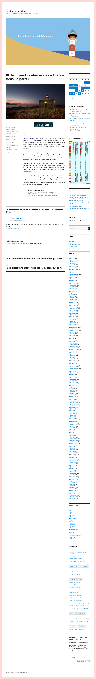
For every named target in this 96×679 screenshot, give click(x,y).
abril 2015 (72, 470)
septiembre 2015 (74, 462)
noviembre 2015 (74, 459)
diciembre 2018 (74, 401)
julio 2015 (72, 465)
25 (73, 93)
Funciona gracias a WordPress (24, 672)
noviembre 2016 (74, 440)
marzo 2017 (73, 434)
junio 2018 (72, 410)
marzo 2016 (73, 452)
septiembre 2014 (74, 481)
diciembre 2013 (74, 495)
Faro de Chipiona (75, 574)
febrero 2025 (73, 285)
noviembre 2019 (74, 384)
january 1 (73, 608)
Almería (73, 549)
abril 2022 (72, 338)
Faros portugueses (75, 595)
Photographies (83, 618)
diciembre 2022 (74, 326)
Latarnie (12, 133)
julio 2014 (72, 484)
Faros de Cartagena (75, 587)
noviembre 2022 (74, 327)
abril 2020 (72, 376)
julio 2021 (72, 352)
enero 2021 (73, 362)
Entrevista (83, 569)
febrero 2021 (73, 360)
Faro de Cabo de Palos (76, 571)
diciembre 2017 (74, 420)
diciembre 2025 (74, 269)
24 (70, 93)
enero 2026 (73, 268)
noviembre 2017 (74, 421)
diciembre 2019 (74, 382)
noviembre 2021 (74, 346)
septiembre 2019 (74, 387)
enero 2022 (73, 343)
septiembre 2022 (74, 330)
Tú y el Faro (73, 629)
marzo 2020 (73, 377)
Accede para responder (12, 228)
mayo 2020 (73, 374)
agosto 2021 (73, 351)
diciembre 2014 (74, 476)
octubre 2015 (73, 460)
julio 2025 (72, 277)
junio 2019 (72, 391)
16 (88, 88)
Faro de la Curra (74, 577)
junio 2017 (72, 429)
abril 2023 (72, 319)
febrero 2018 (73, 416)
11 (73, 88)
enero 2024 (73, 305)
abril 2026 (72, 263)
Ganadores (73, 605)
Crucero (72, 563)
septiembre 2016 (74, 443)
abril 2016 (72, 451)
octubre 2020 (73, 366)
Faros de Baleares (75, 584)
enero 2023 (73, 324)
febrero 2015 (73, 473)
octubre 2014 (73, 479)
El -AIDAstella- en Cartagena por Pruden (80, 110)
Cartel (81, 558)
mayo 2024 (73, 299)
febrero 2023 (73, 322)
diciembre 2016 (74, 438)
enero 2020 (73, 380)
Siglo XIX (84, 624)
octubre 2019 (73, 385)
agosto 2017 (73, 426)
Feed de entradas (74, 243)
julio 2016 (72, 446)
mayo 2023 (73, 318)
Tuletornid (13, 139)
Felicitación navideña (76, 600)
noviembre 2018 (74, 402)
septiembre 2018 (74, 405)
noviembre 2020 (74, 365)
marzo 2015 (73, 471)
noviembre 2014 (74, 478)
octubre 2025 (73, 272)
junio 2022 (72, 335)
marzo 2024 (73, 302)
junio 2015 (72, 467)
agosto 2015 (73, 463)
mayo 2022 (73, 337)
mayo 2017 (72, 431)
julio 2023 (72, 315)
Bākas (7, 131)
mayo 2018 (72, 412)
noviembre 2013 (74, 496)
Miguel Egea (74, 610)
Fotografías (85, 603)
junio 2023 (72, 316)
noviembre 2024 (74, 290)
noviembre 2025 (74, 271)
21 (82, 90)
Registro (72, 240)
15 (85, 88)
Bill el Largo (74, 556)
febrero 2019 (73, 398)
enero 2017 (73, 437)
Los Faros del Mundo (17, 11)
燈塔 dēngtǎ (73, 538)
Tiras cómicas (81, 626)
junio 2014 (72, 485)
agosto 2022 (73, 332)
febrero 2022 (73, 341)
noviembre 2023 (74, 308)
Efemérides (10, 150)
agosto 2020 (73, 369)
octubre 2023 (73, 310)
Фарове (8, 144)
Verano (81, 629)
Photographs (74, 621)
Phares (7, 137)
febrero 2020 (73, 379)
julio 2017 (72, 427)
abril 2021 (72, 357)
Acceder (72, 241)
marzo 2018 (73, 415)
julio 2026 (72, 258)
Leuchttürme (9, 134)
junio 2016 (72, 448)
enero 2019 (73, 399)
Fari (10, 131)
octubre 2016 (73, 442)
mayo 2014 (72, 487)
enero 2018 (73, 418)
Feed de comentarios (75, 244)
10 (70, 88)
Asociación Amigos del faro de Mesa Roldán (78, 553)
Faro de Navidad (75, 582)
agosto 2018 (73, 407)
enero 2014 (73, 493)
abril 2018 (72, 413)
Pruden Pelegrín (75, 624)
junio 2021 (72, 354)
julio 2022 (72, 333)
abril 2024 (72, 300)
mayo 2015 (72, 468)
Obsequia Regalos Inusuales (78, 613)
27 (79, 93)
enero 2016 (73, 456)
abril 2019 (72, 395)
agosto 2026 (73, 257)
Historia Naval (83, 605)
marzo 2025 (73, 283)
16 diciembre (9, 149)
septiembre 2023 (74, 311)
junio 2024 (72, 297)
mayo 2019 (73, 393)
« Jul (73, 98)
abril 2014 (72, 489)
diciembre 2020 (74, 363)
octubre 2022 (73, 329)
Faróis (13, 131)
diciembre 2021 (74, 344)
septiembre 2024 (74, 293)
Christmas (73, 561)
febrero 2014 (73, 492)
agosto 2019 (73, 388)
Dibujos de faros (74, 566)
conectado (22, 243)
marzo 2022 (73, 340)
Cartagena (73, 558)
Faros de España (75, 590)
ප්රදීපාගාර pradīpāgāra (75, 535)
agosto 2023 (73, 313)
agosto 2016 (73, 445)
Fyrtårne (8, 133)
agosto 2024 (73, 294)
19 (76, 90)
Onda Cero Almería (75, 616)
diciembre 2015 (74, 457)
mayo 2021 (72, 355)
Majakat (14, 136)
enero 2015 (73, 474)
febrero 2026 (73, 266)
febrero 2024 (73, 304)
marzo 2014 (73, 490)
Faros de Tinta (74, 592)
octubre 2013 (73, 498)
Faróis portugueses (75, 597)
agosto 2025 (73, 275)
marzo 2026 (73, 264)
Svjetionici (8, 139)
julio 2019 (72, 390)
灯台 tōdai (14, 145)
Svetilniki (12, 137)
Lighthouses (9, 136)
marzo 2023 (73, 321)
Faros (16, 131)
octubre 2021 (73, 347)
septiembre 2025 (74, 274)
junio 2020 (72, 373)
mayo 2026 (73, 261)
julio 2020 (72, 371)
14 (82, 88)
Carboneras (83, 556)
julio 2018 (72, 409)
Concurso (81, 561)
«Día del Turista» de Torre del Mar (78, 124)
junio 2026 (73, 260)
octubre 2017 (73, 423)
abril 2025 (72, 282)
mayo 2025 (73, 280)
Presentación (83, 621)
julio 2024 (72, 296)
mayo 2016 (73, 449)
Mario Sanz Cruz (82, 608)
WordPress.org (73, 246)
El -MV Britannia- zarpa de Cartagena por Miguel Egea (80, 202)
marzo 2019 (73, 396)
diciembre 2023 (74, 307)
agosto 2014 (73, 482)
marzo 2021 (73, 358)
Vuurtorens (8, 142)
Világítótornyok (9, 141)
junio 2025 (72, 279)
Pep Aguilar (73, 618)
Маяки (13, 142)
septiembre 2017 (74, 424)
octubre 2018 (73, 404)
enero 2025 (73, 286)
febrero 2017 (73, 435)
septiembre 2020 (74, 368)
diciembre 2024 (74, 288)
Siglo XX (73, 626)
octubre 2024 (73, 291)
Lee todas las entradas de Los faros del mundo (39, 197)
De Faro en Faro (81, 563)
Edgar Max (84, 566)
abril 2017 (72, 432)
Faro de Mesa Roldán (76, 579)
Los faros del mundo (11, 127)
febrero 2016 (73, 454)
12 (76, 88)
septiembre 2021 (74, 349)
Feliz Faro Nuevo (75, 603)
